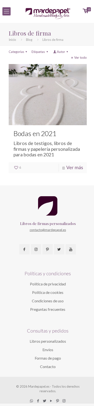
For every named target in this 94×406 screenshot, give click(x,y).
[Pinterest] (57, 401)
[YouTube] (51, 401)
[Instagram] (64, 401)
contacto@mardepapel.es (48, 230)
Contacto (48, 366)
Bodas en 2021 (34, 133)
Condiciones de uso (48, 300)
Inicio (12, 40)
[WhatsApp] (31, 401)
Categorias (16, 52)
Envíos (47, 349)
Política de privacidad (48, 284)
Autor (61, 52)
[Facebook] (37, 401)
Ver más (74, 167)
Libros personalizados (48, 341)
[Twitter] (44, 401)
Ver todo (80, 57)
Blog (29, 40)
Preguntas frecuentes (47, 309)
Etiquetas (38, 52)
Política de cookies (47, 292)
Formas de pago (48, 358)
